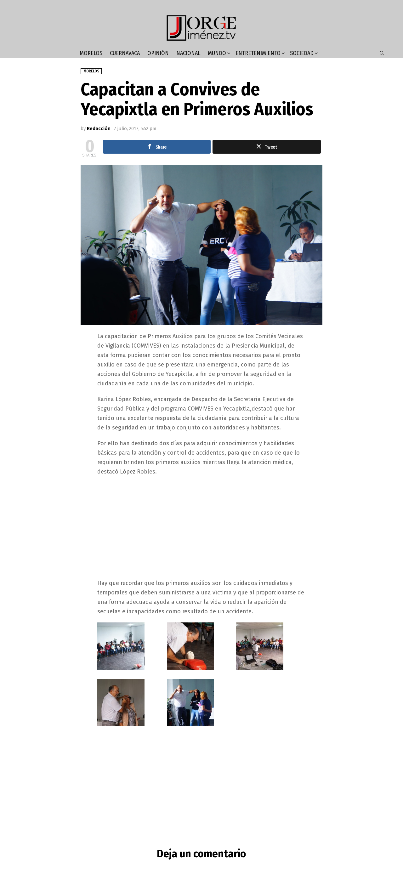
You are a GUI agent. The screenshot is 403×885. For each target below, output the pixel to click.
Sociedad (302, 53)
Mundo (217, 53)
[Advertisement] (201, 527)
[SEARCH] (381, 53)
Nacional (188, 53)
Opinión (158, 53)
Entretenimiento (258, 53)
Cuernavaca (125, 53)
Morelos (91, 53)
